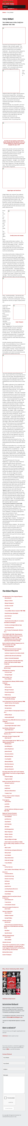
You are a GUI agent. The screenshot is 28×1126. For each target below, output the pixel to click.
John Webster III (9, 899)
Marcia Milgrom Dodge (11, 839)
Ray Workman (8, 933)
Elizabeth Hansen (9, 723)
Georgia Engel (8, 674)
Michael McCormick (7, 952)
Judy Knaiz (7, 788)
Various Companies (7, 911)
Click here (5, 1036)
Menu (6, 6)
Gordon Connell (9, 605)
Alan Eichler (8, 801)
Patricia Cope (8, 672)
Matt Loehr (8, 847)
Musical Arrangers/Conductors (10, 907)
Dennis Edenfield (9, 646)
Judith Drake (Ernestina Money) (13, 655)
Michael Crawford (9, 783)
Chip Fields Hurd (9, 729)
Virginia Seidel (8, 779)
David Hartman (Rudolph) (11, 613)
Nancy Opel (8, 852)
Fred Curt (7, 785)
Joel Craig (7, 608)
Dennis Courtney (9, 878)
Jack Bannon (8, 819)
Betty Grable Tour (7, 677)
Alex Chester (8, 913)
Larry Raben (8, 855)
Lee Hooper (8, 618)
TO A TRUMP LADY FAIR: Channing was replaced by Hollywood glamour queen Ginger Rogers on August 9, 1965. (12, 636)
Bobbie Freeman (9, 915)
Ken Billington (8, 746)
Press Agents (5, 800)
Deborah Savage (9, 860)
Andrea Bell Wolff (9, 717)
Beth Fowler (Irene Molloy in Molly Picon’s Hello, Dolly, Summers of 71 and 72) (14, 843)
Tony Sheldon (8, 862)
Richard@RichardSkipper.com (14, 1017)
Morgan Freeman (9, 689)
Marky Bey (7, 684)
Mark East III (8, 738)
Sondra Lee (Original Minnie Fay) (13, 625)
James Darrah (8, 751)
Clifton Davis (8, 687)
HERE (7, 1049)
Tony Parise (8, 902)
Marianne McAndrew (10, 790)
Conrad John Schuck (10, 904)
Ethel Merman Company (8, 670)
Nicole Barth (8, 598)
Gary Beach (8, 821)
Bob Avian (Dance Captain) (12, 650)
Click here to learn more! (8, 998)
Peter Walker (8, 679)
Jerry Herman (8, 616)
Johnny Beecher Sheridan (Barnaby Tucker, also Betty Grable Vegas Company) (13, 662)
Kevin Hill (7, 883)
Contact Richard (8, 1108)
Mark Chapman (9, 831)
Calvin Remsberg (9, 891)
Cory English (8, 759)
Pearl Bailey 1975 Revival (8, 728)
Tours (4, 865)
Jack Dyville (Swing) (10, 699)
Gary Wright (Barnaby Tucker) (12, 725)
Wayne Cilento (8, 836)
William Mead (8, 714)
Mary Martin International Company (11, 649)
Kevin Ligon (8, 937)
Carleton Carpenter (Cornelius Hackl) (14, 653)
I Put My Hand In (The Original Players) (12, 596)
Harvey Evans (8, 708)
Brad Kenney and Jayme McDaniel (13, 850)
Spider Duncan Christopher (12, 703)
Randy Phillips (8, 918)
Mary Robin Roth (9, 857)
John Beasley (8, 824)
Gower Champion (6, 954)
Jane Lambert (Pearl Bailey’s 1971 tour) (14, 869)
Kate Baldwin (8, 816)
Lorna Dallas (8, 797)
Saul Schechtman (9, 627)
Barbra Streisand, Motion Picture (11, 781)
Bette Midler (8, 939)
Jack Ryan (7, 806)
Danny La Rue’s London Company (11, 795)
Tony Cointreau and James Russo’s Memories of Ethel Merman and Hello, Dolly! (14, 926)
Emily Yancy (8, 694)
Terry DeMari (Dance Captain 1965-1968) (15, 610)
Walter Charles (9, 834)
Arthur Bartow (9, 867)
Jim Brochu (7, 922)
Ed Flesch (7, 881)
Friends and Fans (6, 920)
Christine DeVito (9, 754)
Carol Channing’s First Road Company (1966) (13, 701)
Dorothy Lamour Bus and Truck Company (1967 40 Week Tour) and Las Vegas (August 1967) (13, 773)
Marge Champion (9, 603)
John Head (7, 909)
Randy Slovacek (9, 766)
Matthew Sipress (9, 764)
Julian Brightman (9, 749)
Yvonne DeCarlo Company (9, 697)
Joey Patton (8, 886)
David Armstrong (9, 876)
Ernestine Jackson (9, 692)
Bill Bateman (8, 743)
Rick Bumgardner (9, 829)
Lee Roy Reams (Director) (11, 889)
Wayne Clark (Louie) (10, 705)
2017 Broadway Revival (8, 935)
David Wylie (8, 894)
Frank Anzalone (9, 873)
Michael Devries (9, 756)
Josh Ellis (7, 804)
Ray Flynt (7, 930)
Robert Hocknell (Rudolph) (12, 658)
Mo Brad (7, 826)
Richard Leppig (9, 776)
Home (4, 12)
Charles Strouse (6, 942)
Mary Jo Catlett (9, 600)
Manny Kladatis (9, 761)
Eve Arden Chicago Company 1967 (11, 736)
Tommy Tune (8, 793)
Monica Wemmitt (9, 769)
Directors (4, 872)
